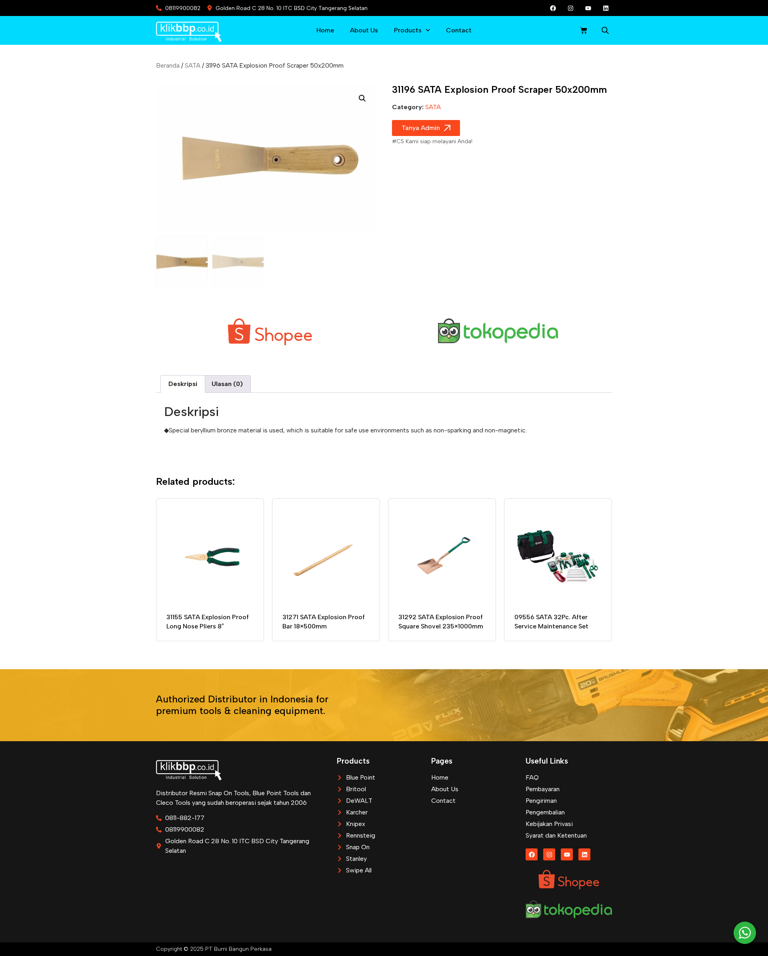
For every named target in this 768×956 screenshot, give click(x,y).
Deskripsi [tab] (182, 384)
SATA (192, 65)
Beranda (168, 65)
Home (325, 30)
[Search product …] (605, 31)
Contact (459, 30)
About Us (364, 30)
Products (408, 30)
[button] (362, 98)
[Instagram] (571, 8)
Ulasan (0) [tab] (227, 384)
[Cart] (583, 30)
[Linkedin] (606, 8)
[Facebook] (553, 8)
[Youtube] (588, 8)
